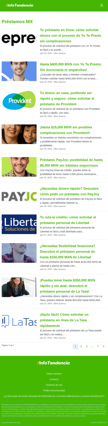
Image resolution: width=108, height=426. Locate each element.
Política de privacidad (54, 390)
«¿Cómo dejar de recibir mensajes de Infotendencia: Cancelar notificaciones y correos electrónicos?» (54, 396)
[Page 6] (103, 346)
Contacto (54, 379)
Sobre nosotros (54, 374)
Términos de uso (54, 385)
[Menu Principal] (101, 5)
